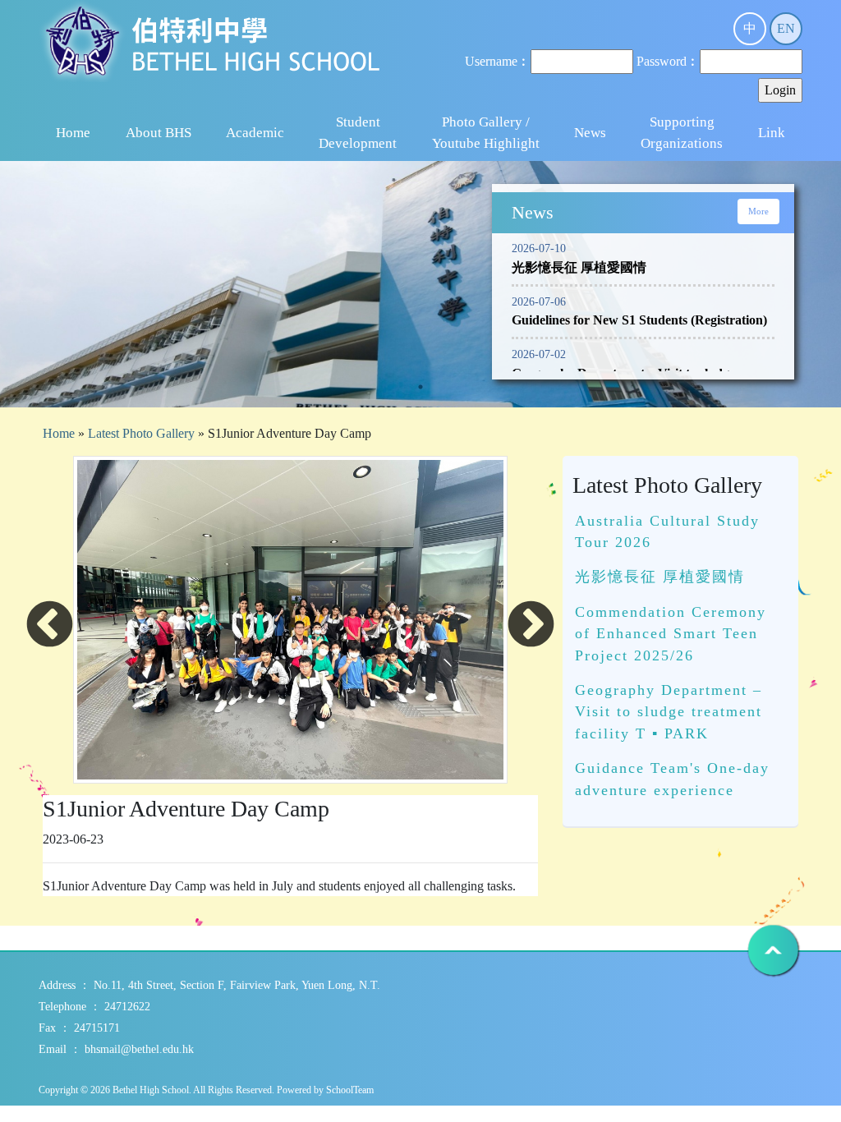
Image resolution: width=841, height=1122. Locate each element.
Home (73, 132)
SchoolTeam (350, 1090)
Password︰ (668, 61)
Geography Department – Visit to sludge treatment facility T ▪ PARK (668, 712)
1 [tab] (420, 387)
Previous (49, 625)
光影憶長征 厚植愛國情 (660, 576)
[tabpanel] (420, 318)
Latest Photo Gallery (141, 433)
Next (531, 625)
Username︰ (498, 61)
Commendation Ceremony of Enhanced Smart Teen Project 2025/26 (670, 634)
